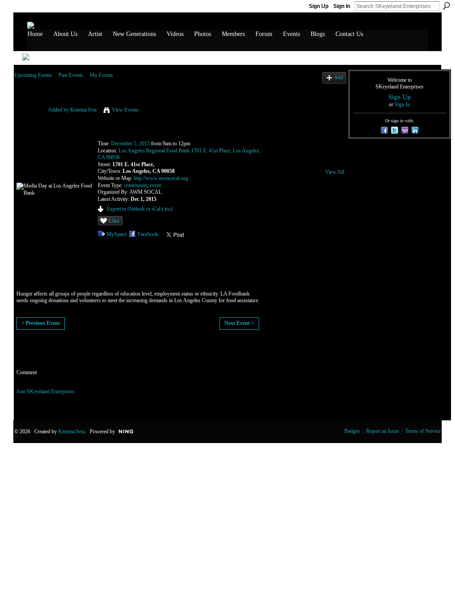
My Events (101, 75)
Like (114, 220)
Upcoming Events (33, 75)
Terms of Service (423, 431)
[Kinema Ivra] (28, 121)
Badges (352, 431)
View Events (125, 110)
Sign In (341, 6)
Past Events (71, 75)
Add (338, 77)
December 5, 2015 (130, 143)
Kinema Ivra (83, 110)
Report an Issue (382, 431)
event (155, 185)
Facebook (148, 234)
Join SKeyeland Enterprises (45, 391)
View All (334, 172)
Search (446, 6)
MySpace (117, 234)
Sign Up (318, 6)
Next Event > (239, 323)
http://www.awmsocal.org (161, 178)
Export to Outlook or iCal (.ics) (139, 209)
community (135, 185)
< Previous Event (40, 323)
